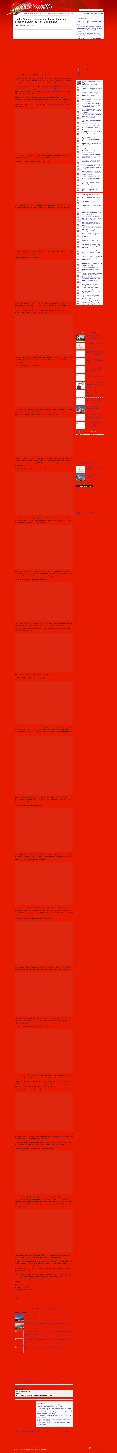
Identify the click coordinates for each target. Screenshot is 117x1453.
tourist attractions (20, 89)
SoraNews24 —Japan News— (33, 7)
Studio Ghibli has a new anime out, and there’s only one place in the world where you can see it (92, 263)
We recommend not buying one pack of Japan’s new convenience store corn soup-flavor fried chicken (51, 1405)
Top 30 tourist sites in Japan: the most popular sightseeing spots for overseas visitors (94, 424)
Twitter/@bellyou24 (26, 1285)
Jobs (102, 13)
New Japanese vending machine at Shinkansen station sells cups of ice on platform (91, 246)
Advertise (16, 1449)
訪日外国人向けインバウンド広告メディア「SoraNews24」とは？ (87, 463)
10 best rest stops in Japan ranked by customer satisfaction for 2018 (47, 1324)
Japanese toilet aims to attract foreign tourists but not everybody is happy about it (92, 223)
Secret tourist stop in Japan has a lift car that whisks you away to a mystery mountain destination (94, 352)
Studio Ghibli (97, 13)
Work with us (29, 1449)
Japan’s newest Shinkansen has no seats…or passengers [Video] (91, 279)
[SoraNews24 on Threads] (85, 1)
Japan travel (29, 1308)
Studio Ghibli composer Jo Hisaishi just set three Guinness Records (91, 160)
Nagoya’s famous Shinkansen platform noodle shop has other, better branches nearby (89, 22)
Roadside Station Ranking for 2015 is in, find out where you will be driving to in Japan (93, 337)
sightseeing (62, 1308)
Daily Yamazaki (65, 967)
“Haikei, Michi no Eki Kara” (56, 104)
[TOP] (21, 14)
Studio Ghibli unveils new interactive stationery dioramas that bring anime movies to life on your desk (91, 122)
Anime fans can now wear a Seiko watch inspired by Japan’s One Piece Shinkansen (91, 110)
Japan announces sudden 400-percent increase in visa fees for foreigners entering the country (92, 252)
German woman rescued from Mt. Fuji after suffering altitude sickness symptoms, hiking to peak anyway (92, 127)
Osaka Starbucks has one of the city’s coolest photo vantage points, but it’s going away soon (89, 25)
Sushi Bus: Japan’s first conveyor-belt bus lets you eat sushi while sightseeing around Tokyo (92, 116)
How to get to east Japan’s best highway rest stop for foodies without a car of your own (94, 400)
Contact (87, 512)
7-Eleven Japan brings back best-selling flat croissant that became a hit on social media (92, 178)
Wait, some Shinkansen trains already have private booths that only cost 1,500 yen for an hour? (92, 105)
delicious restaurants (63, 86)
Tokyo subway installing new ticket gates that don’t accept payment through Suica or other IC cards (91, 201)
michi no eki (36, 1308)
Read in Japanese (21, 1292)
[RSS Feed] (90, 1)
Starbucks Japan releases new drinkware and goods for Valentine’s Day (91, 269)
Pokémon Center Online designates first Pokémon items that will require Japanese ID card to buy (91, 218)
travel (67, 1308)
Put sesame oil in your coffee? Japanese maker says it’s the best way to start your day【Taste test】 (91, 302)
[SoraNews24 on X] (86, 1)
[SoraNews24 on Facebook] (81, 1)
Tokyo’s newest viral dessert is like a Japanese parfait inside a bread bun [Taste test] (91, 235)
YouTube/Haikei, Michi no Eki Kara (44, 1285)
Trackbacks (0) (19, 1387)
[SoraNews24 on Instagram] (83, 1)
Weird (91, 13)
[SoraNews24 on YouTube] (88, 1)
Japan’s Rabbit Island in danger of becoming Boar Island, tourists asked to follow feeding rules (91, 173)
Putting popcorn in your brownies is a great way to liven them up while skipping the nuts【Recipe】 (28, 1380)
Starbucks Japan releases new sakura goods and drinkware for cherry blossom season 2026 (92, 274)
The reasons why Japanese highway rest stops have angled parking (94, 360)
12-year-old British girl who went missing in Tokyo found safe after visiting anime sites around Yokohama (92, 139)
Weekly (79, 74)
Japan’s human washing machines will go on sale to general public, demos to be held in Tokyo (92, 258)
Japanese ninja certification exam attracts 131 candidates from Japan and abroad (91, 291)
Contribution (93, 512)
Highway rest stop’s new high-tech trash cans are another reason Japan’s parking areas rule (94, 369)
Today (78, 72)
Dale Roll (17, 25)
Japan (18, 1308)
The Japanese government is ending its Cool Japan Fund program (91, 132)
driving (22, 1308)
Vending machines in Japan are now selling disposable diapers (94, 344)
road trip (49, 1308)
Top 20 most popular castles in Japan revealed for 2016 (94, 407)
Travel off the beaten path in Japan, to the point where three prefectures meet (94, 376)
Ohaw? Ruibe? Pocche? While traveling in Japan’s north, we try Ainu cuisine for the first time (89, 35)
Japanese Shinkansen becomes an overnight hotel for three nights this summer (91, 240)
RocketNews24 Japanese (97, 1)
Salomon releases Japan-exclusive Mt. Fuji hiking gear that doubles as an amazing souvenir (92, 297)
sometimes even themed (49, 91)
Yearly (79, 78)
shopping (55, 1308)
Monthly (79, 76)
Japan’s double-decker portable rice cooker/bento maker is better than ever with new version (92, 99)
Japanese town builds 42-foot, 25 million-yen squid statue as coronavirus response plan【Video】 (94, 385)
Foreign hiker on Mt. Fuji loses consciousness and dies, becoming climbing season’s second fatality (91, 189)
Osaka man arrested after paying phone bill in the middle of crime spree (60, 1380)
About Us (78, 512)
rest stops (43, 1308)
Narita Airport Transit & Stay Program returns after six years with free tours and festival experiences (54, 1412)
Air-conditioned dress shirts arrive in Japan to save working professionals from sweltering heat (91, 212)
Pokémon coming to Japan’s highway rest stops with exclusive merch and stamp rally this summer (94, 393)
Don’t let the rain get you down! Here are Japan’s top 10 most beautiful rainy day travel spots (94, 416)
